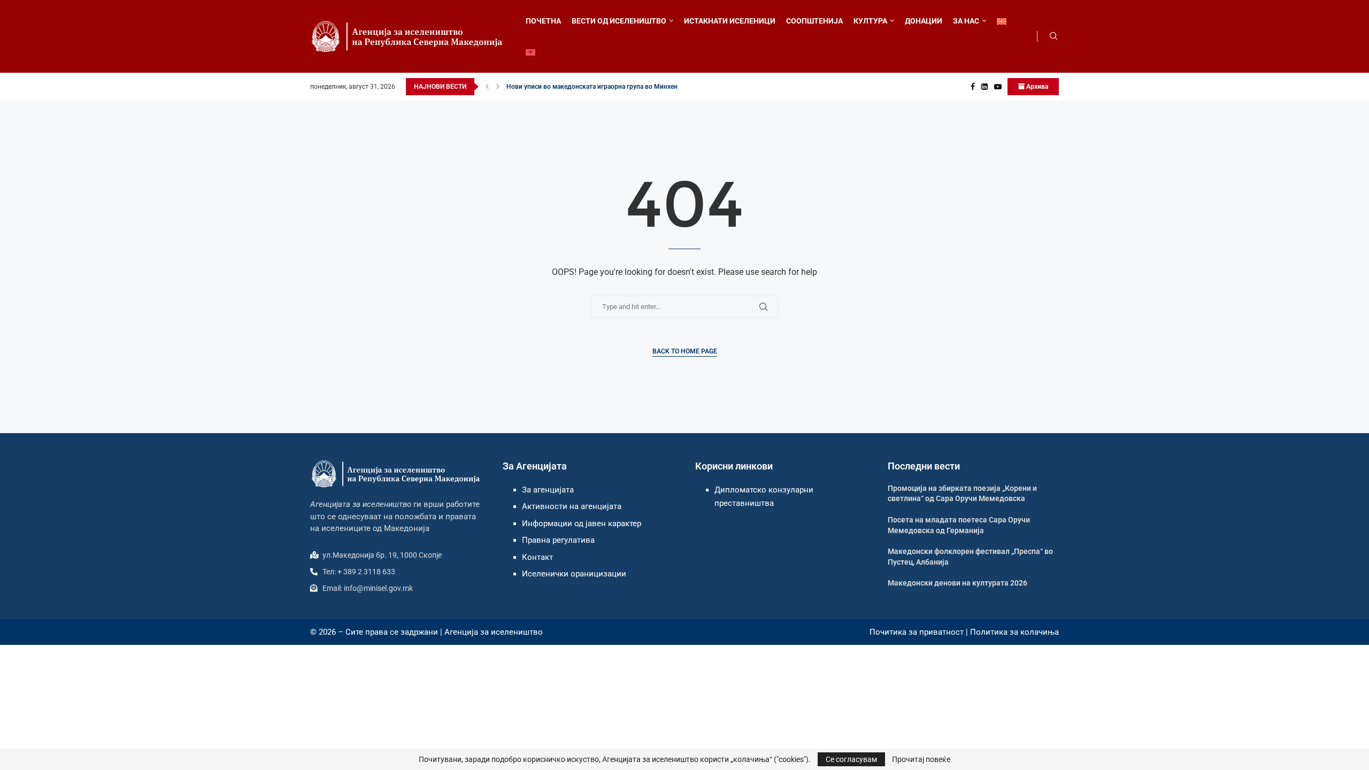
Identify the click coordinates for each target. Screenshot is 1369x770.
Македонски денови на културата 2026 (957, 583)
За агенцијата (548, 490)
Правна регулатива (558, 540)
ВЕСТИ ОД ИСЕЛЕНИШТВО (619, 21)
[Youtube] (998, 86)
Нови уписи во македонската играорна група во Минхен (592, 86)
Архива (1036, 86)
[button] (487, 86)
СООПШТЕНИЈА (814, 21)
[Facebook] (972, 86)
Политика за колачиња (1014, 632)
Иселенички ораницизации (574, 574)
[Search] (1053, 36)
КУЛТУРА (870, 21)
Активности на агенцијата (571, 506)
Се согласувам (851, 759)
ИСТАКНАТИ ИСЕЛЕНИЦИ (729, 21)
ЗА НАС (966, 21)
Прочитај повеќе (921, 759)
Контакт (537, 557)
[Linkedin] (984, 86)
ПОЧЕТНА (543, 21)
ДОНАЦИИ (923, 21)
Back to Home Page (684, 351)
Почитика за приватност (917, 632)
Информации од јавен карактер (581, 523)
